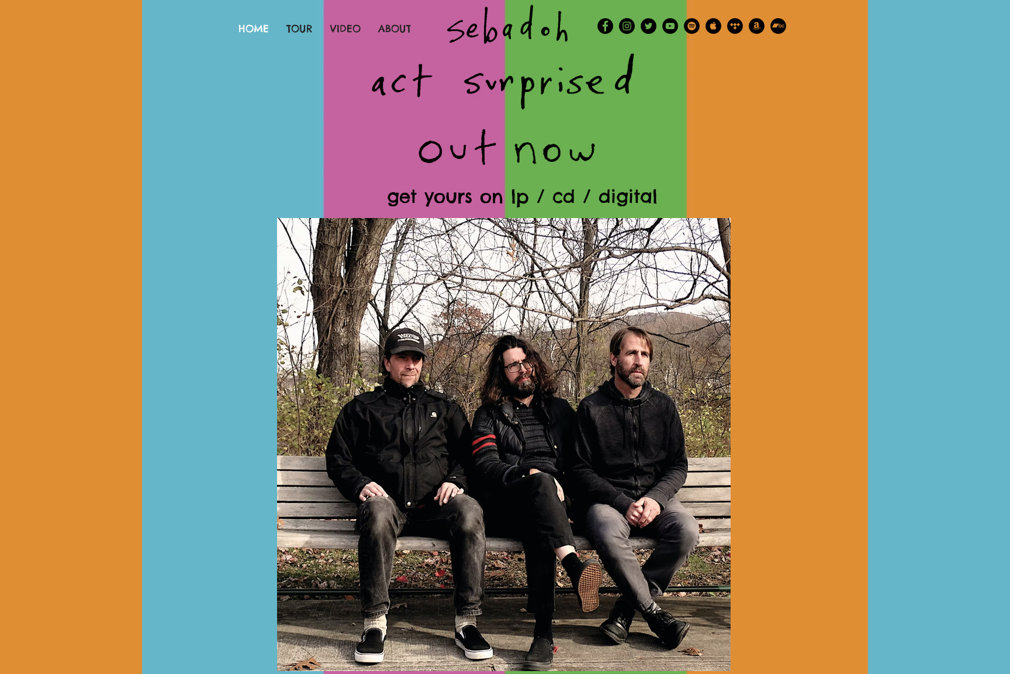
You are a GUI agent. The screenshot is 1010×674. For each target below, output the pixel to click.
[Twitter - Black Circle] (648, 26)
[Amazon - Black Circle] (757, 26)
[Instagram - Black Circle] (627, 26)
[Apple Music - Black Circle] (713, 26)
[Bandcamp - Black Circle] (778, 26)
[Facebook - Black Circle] (605, 26)
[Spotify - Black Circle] (692, 26)
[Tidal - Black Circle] (735, 26)
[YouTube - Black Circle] (670, 26)
